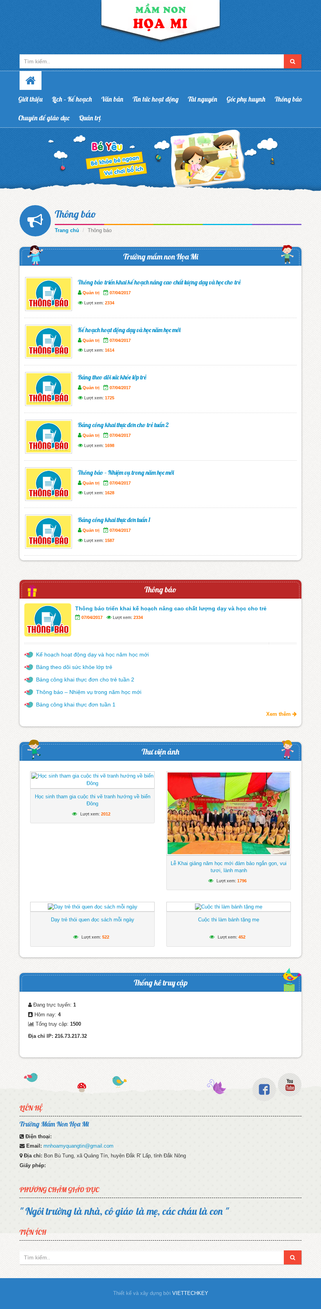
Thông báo (288, 99)
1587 (109, 540)
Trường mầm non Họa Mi (160, 256)
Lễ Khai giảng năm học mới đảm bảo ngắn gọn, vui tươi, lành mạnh (229, 866)
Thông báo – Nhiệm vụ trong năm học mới (126, 472)
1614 (109, 350)
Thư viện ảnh (160, 751)
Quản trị (90, 118)
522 (105, 937)
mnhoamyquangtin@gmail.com (78, 1146)
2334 (109, 302)
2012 (105, 814)
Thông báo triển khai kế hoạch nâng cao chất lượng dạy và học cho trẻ (159, 282)
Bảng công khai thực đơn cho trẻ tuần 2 (123, 425)
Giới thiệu (30, 99)
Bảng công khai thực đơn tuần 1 (114, 520)
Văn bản (112, 99)
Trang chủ (67, 230)
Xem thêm (279, 714)
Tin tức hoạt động (156, 99)
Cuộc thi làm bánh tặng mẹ (228, 920)
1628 (109, 492)
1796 (242, 880)
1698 (109, 445)
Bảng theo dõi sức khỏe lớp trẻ (112, 377)
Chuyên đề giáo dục (44, 118)
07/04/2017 (120, 292)
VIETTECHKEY (190, 1293)
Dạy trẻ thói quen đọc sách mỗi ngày (92, 920)
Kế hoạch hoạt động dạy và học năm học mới (129, 330)
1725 (109, 397)
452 (241, 937)
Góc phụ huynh (246, 99)
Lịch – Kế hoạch (72, 99)
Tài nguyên (202, 99)
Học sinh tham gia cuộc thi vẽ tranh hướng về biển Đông (92, 800)
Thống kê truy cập (161, 982)
